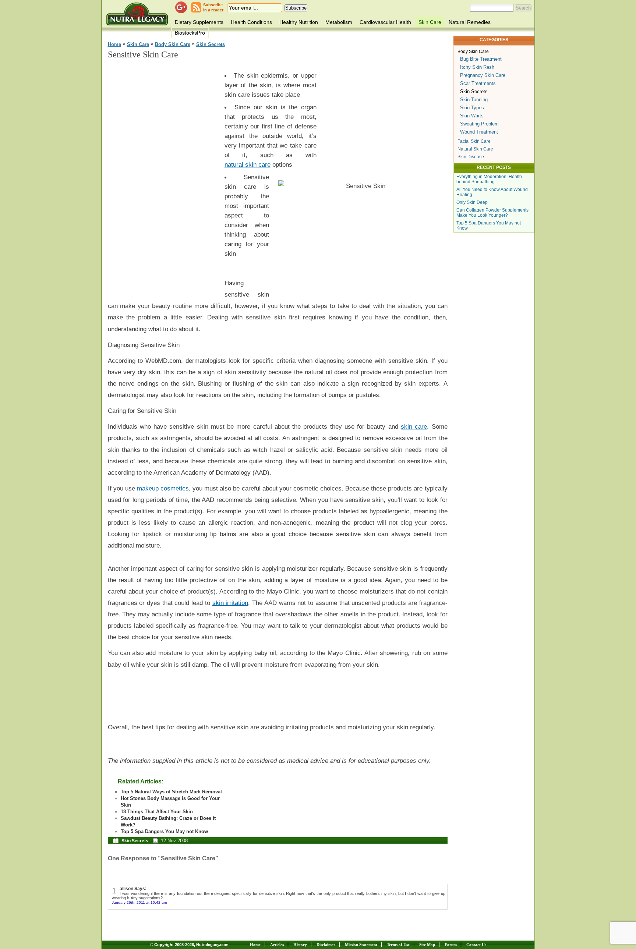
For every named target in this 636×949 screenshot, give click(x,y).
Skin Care (429, 22)
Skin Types (472, 107)
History (300, 944)
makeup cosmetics (163, 488)
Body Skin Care (172, 44)
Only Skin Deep (472, 202)
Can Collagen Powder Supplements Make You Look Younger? (492, 213)
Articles (277, 944)
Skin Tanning (474, 99)
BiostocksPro (190, 33)
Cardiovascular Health (385, 22)
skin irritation (230, 602)
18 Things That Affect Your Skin (157, 811)
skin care (414, 426)
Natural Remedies (470, 22)
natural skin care (248, 164)
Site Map (427, 944)
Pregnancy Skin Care (482, 75)
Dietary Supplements (199, 22)
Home (114, 44)
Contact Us (476, 944)
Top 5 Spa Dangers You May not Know (164, 831)
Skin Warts (472, 115)
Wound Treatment (479, 132)
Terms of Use (398, 944)
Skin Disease (470, 156)
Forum (451, 944)
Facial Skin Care (474, 141)
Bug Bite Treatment (481, 59)
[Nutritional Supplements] (137, 13)
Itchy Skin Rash (477, 67)
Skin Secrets (210, 44)
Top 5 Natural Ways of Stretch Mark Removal (171, 791)
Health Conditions (251, 22)
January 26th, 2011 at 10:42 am (139, 902)
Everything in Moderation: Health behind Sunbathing (489, 179)
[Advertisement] (163, 177)
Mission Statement (361, 944)
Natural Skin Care (475, 149)
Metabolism (338, 22)
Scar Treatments (478, 83)
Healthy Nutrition (298, 22)
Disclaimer (326, 944)
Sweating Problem (479, 124)
